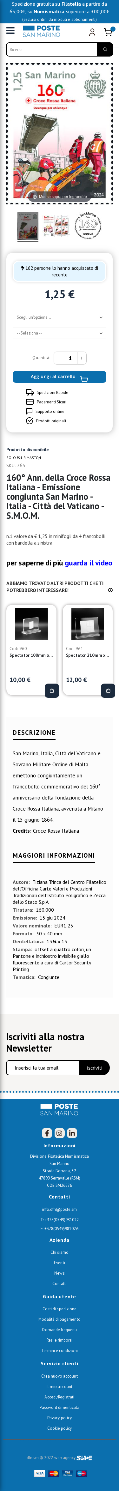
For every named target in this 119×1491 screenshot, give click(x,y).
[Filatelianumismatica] (43, 31)
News (59, 1273)
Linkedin (72, 1133)
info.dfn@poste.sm (59, 1209)
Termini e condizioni (59, 1350)
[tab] (59, 735)
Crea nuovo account (59, 1376)
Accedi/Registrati (59, 1397)
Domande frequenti (59, 1329)
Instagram (60, 1133)
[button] (110, 590)
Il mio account (59, 1386)
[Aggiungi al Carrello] (52, 691)
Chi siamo (59, 1252)
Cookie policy (59, 1428)
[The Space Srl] (84, 1457)
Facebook (47, 1133)
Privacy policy (59, 1418)
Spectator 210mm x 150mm (88, 655)
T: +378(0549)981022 (59, 1219)
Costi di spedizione (59, 1309)
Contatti (59, 1283)
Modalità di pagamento (59, 1319)
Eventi (59, 1262)
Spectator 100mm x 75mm (31, 655)
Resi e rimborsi (60, 1340)
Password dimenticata (59, 1407)
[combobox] (59, 49)
